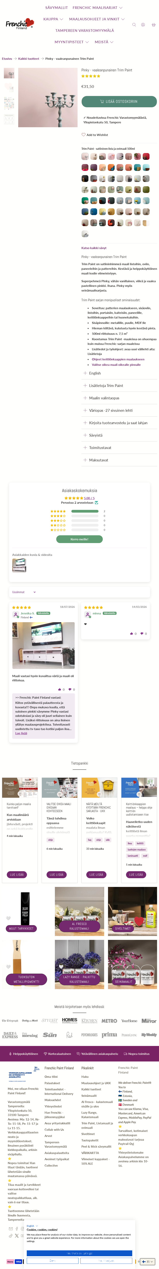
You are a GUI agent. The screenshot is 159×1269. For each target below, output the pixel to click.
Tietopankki (79, 763)
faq (89, 839)
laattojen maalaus (137, 849)
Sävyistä (95, 435)
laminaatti (133, 855)
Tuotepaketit (90, 1140)
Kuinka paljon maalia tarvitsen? (19, 806)
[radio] (85, 156)
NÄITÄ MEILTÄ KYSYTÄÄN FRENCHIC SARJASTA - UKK (98, 807)
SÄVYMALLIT (56, 7)
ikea (130, 843)
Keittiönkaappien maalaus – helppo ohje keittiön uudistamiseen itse (139, 809)
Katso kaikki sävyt (93, 248)
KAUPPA (50, 19)
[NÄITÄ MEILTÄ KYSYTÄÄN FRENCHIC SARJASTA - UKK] (99, 788)
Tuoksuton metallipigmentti (26, 979)
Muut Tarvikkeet (21, 928)
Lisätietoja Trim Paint (106, 385)
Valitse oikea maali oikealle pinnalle (116, 364)
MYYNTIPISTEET (69, 42)
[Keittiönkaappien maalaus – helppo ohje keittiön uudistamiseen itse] (139, 788)
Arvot (48, 1136)
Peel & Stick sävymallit (96, 1146)
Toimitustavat (100, 447)
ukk (108, 839)
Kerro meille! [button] (79, 539)
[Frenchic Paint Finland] (20, 25)
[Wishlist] (148, 25)
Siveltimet (123, 928)
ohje (50, 839)
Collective (51, 1165)
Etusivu (7, 58)
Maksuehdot (53, 1100)
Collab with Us (54, 1129)
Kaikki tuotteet (28, 58)
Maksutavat (98, 460)
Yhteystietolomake (130, 1152)
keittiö (140, 843)
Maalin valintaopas (104, 398)
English (95, 373)
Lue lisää (17, 875)
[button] (90, 76)
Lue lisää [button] (21, 733)
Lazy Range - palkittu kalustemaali (79, 979)
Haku (84, 1076)
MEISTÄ (101, 42)
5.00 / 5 (89, 498)
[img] (21, 607)
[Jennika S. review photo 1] (43, 645)
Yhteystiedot (53, 1106)
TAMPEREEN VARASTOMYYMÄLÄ (84, 30)
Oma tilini (51, 1076)
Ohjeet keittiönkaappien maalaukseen (118, 359)
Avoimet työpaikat (57, 1159)
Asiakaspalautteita (57, 1153)
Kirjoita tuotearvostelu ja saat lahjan (118, 422)
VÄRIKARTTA (90, 1153)
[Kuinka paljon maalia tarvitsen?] (20, 788)
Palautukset (52, 1083)
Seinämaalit (123, 982)
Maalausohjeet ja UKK (96, 1083)
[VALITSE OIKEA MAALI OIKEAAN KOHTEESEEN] (59, 788)
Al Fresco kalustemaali (79, 926)
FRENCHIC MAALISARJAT (95, 7)
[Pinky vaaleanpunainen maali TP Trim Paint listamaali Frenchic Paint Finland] (48, 97)
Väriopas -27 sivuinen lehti (111, 410)
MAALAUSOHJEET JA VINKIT (94, 19)
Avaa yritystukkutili (57, 1123)
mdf (145, 855)
